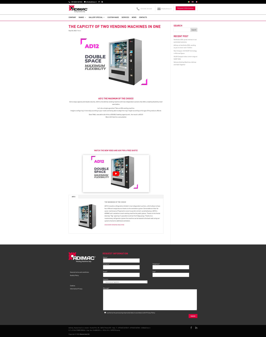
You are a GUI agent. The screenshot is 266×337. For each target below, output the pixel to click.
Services (125, 17)
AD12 (73, 196)
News (134, 17)
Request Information (185, 8)
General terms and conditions (79, 272)
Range (81, 17)
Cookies (72, 285)
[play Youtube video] (116, 173)
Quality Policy (74, 275)
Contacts (143, 17)
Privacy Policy (150, 313)
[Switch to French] (196, 2)
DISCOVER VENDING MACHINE (114, 225)
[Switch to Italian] (189, 2)
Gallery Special (96, 17)
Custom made (113, 17)
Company (72, 17)
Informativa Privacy (76, 289)
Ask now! (116, 136)
